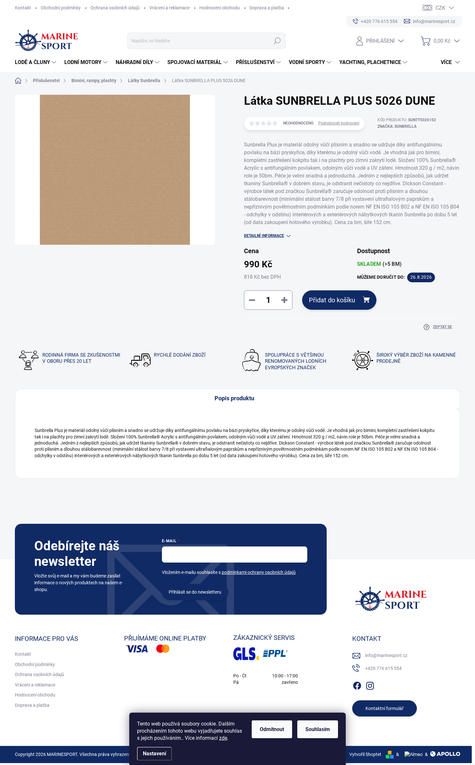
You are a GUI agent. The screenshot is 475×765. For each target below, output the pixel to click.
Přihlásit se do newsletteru (195, 592)
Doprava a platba (266, 7)
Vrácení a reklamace (169, 7)
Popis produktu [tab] (234, 398)
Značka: (397, 126)
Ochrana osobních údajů (115, 7)
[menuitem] (36, 62)
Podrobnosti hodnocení (338, 123)
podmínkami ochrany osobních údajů (259, 572)
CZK (440, 8)
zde (223, 738)
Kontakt (23, 7)
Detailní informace (264, 235)
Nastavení (154, 753)
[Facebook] (357, 684)
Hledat (277, 40)
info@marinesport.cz (386, 655)
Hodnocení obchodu (219, 7)
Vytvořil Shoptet (365, 754)
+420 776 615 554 (383, 668)
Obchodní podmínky (61, 7)
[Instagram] (370, 684)
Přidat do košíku (332, 300)
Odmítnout (272, 729)
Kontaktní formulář (384, 708)
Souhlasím (317, 729)
